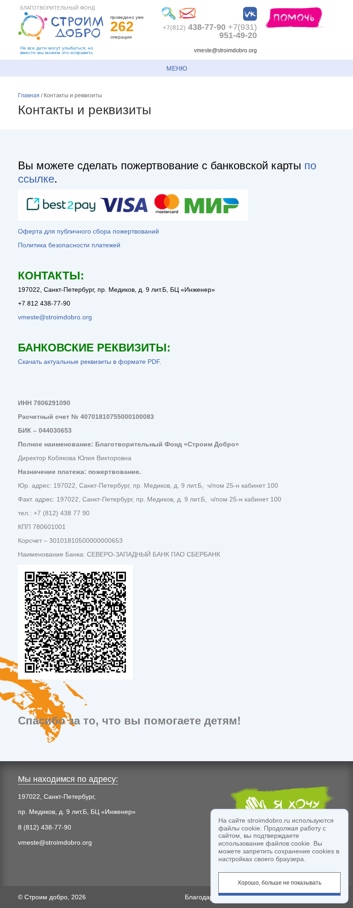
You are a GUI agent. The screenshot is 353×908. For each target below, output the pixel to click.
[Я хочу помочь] (296, 17)
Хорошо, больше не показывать (279, 883)
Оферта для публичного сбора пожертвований (88, 231)
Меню (176, 68)
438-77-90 (194, 27)
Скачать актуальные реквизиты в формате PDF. (89, 361)
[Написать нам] (187, 14)
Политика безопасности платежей (69, 245)
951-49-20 (238, 31)
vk (250, 14)
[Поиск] (169, 14)
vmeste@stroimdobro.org (225, 50)
